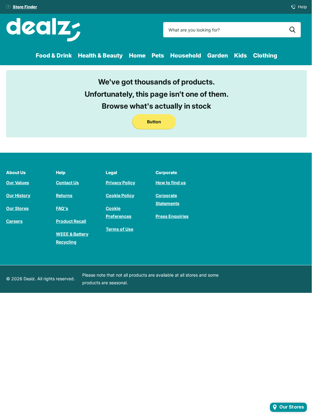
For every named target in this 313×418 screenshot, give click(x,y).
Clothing (265, 55)
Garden (217, 55)
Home (137, 55)
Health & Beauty (100, 55)
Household (185, 55)
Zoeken (292, 29)
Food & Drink (54, 55)
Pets (158, 55)
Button (154, 121)
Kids (240, 55)
